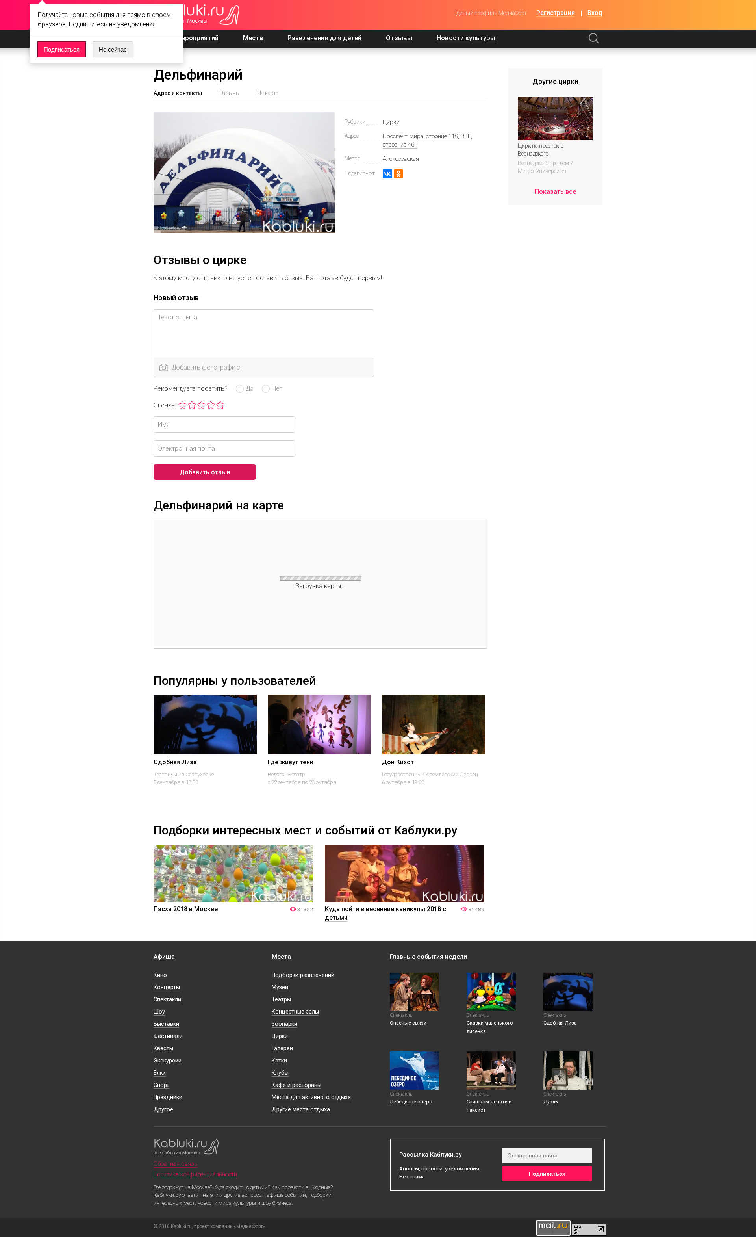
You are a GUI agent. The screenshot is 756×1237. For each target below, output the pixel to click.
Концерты (167, 987)
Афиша (164, 956)
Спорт (161, 1085)
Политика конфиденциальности (195, 1174)
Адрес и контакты (178, 93)
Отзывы (399, 38)
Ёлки (160, 1073)
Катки (279, 1060)
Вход (594, 13)
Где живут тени (290, 762)
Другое (163, 1109)
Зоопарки (284, 1024)
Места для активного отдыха (311, 1097)
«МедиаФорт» (249, 1226)
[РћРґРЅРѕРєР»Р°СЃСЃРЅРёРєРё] (398, 173)
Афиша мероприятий (186, 38)
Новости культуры (466, 38)
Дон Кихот (398, 762)
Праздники (168, 1097)
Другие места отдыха (301, 1109)
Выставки (166, 1024)
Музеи (280, 987)
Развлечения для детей (324, 38)
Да (250, 388)
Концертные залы (295, 1012)
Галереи (282, 1048)
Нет (277, 388)
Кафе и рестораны (296, 1085)
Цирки (391, 122)
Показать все (555, 191)
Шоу (159, 1012)
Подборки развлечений (303, 975)
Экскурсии (168, 1060)
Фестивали (168, 1036)
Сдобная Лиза (175, 762)
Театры (281, 999)
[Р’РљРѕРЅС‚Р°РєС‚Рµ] (387, 173)
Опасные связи (408, 1023)
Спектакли (167, 999)
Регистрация (555, 13)
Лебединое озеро (411, 1102)
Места (253, 38)
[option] (205, 752)
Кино (160, 975)
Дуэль (550, 1102)
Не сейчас (113, 49)
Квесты (163, 1048)
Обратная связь (175, 1163)
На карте (267, 93)
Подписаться (62, 49)
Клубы (280, 1073)
